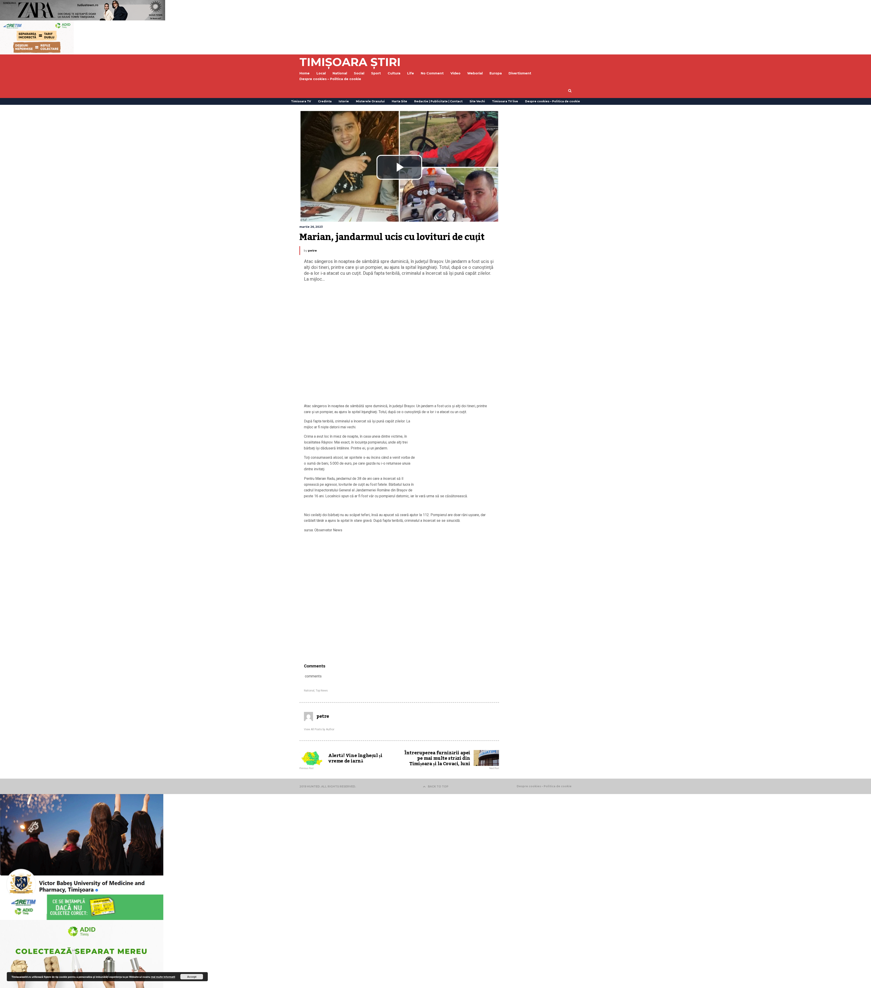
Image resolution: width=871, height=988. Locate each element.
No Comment (432, 73)
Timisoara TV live (505, 101)
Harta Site (399, 101)
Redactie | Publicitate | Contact (438, 101)
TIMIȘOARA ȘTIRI (350, 62)
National (309, 690)
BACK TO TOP (438, 786)
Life (410, 73)
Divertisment (520, 73)
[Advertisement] (399, 344)
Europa (495, 73)
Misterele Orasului (370, 101)
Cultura (394, 73)
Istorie (344, 101)
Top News (322, 690)
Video (455, 73)
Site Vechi (477, 101)
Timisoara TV (301, 101)
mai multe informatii (163, 976)
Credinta (325, 101)
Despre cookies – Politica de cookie (330, 79)
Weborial (475, 73)
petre (312, 250)
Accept (191, 977)
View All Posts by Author (319, 729)
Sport (376, 73)
